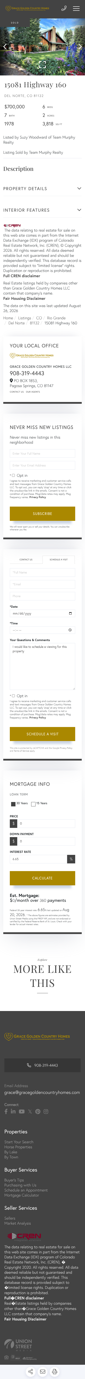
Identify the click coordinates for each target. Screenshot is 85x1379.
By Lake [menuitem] (10, 1151)
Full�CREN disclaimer (24, 1297)
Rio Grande (56, 317)
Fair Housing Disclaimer (24, 298)
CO (39, 317)
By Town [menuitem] (11, 1156)
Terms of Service (21, 750)
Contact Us (17, 391)
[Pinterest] (37, 1112)
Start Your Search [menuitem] (18, 1141)
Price (14, 816)
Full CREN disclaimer (21, 275)
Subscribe (42, 513)
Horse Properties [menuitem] (18, 1146)
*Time (14, 623)
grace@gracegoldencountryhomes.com (42, 1092)
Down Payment (22, 834)
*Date (14, 607)
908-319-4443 (27, 373)
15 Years (41, 803)
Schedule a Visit (59, 559)
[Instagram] (46, 1112)
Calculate (42, 878)
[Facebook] (6, 1112)
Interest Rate (20, 852)
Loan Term (19, 794)
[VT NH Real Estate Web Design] (42, 1345)
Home (8, 317)
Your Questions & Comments (30, 640)
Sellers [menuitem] (9, 1218)
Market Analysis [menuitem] (17, 1223)
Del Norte (16, 322)
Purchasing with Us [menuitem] (20, 1185)
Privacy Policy (37, 497)
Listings (24, 317)
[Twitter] (30, 1112)
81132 (34, 322)
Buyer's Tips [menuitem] (14, 1180)
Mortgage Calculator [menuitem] (21, 1195)
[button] (7, 46)
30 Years (22, 803)
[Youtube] (22, 1112)
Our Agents (33, 391)
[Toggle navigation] (76, 8)
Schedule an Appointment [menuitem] (26, 1190)
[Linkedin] (13, 1112)
